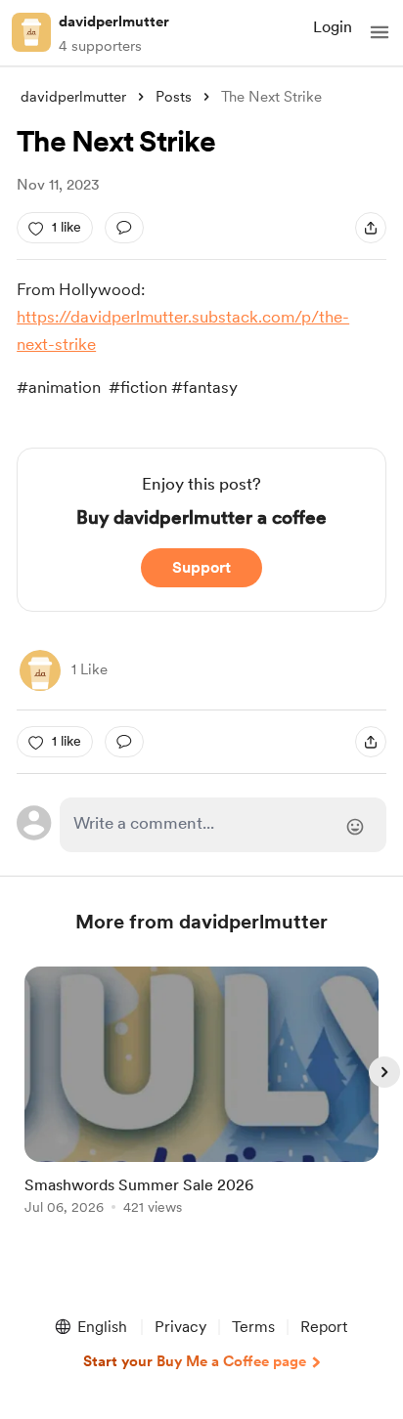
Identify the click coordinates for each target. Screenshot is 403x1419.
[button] (379, 32)
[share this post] (370, 227)
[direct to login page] (223, 824)
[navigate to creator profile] (31, 32)
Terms (253, 1326)
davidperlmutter (114, 21)
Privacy (180, 1326)
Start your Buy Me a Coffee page (194, 1361)
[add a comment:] (124, 227)
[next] (384, 1072)
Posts (174, 97)
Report (323, 1326)
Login (332, 27)
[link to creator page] (40, 670)
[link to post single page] (201, 1094)
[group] (201, 1102)
